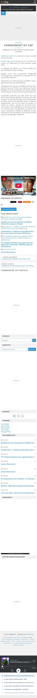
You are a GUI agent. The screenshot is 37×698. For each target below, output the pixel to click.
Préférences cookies (18, 645)
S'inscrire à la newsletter (8, 209)
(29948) (5, 424)
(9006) (5, 432)
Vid (16, 42)
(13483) (5, 430)
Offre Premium (8, 643)
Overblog (30, 634)
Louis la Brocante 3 (8, 464)
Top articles (25, 639)
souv (20, 42)
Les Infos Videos (18, 7)
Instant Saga (5, 61)
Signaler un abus (5, 641)
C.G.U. (13, 641)
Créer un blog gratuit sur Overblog (11, 639)
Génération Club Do (8, 56)
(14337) (5, 428)
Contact (32, 639)
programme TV (13, 553)
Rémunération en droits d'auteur (25, 641)
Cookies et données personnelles (22, 643)
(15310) (5, 426)
